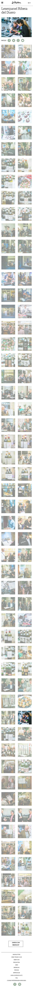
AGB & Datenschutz (16, 975)
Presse (16, 970)
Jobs (16, 965)
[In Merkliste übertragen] (18, 40)
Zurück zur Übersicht (16, 944)
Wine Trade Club (16, 957)
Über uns (16, 959)
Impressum (16, 972)
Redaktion (16, 962)
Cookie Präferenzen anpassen (16, 980)
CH (29, 3)
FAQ (16, 978)
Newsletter (16, 954)
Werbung (16, 967)
